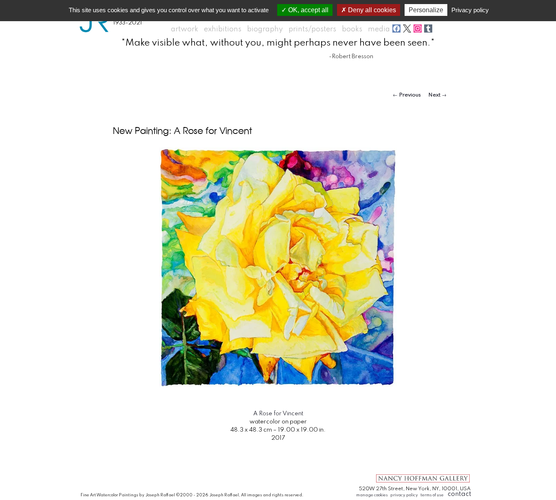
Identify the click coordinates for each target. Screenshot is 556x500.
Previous (407, 95)
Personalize (426, 10)
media (379, 29)
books (352, 29)
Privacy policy (470, 10)
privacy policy (404, 495)
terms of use (432, 495)
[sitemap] (382, 456)
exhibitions (222, 29)
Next (437, 95)
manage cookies (372, 495)
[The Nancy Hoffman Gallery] (423, 481)
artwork (184, 29)
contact (459, 494)
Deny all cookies (371, 10)
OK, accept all (307, 10)
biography (265, 29)
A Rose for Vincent (278, 414)
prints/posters (312, 29)
